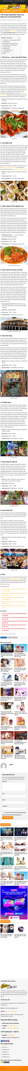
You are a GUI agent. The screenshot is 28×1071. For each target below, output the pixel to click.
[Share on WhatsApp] (1, 634)
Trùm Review (13, 31)
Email (3, 799)
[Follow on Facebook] (2, 1041)
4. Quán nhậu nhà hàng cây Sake (9, 45)
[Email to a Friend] (9, 634)
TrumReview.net (18, 1069)
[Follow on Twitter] (6, 1041)
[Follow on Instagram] (4, 1041)
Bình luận (4, 781)
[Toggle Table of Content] (18, 38)
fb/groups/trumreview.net (12, 1028)
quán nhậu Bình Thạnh (15, 579)
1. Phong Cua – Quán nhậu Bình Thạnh (11, 40)
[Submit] (21, 11)
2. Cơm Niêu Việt (6, 41)
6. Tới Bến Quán (5, 48)
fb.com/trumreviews (12, 1025)
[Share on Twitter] (6, 634)
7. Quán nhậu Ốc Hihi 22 (7, 50)
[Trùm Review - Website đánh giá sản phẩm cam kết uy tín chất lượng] (14, 7)
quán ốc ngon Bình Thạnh (9, 167)
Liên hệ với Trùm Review (19, 1)
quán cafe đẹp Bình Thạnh (20, 169)
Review (9, 637)
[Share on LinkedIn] (14, 634)
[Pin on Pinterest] (11, 634)
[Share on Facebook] (4, 634)
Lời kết (3, 53)
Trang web (4, 806)
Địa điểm (15, 637)
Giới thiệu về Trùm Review (8, 1)
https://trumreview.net (11, 1011)
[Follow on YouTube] (8, 1041)
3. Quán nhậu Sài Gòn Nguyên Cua (10, 43)
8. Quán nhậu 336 (6, 51)
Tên (3, 793)
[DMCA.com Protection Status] (5, 1062)
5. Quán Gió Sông (6, 46)
